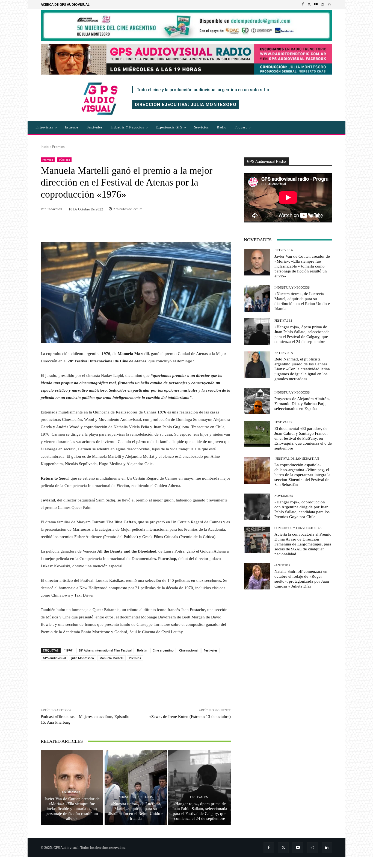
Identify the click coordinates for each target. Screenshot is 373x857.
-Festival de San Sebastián (296, 458)
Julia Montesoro (82, 658)
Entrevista (71, 792)
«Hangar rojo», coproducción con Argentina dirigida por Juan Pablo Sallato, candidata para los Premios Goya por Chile (302, 509)
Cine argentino (163, 650)
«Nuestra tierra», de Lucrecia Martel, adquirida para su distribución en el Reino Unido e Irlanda (135, 811)
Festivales (210, 650)
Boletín (142, 650)
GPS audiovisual (54, 658)
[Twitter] (309, 4)
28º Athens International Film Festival (105, 650)
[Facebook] (303, 4)
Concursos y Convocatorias (297, 528)
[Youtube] (316, 4)
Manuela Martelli (111, 658)
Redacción (54, 209)
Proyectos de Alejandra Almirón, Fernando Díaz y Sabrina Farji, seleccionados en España (302, 404)
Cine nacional (188, 650)
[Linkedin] (329, 4)
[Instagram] (322, 4)
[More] (209, 684)
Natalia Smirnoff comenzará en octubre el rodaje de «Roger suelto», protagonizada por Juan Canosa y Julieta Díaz (301, 578)
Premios (58, 146)
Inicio (45, 146)
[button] (279, 127)
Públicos (64, 160)
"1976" (68, 650)
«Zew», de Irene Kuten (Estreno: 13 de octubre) (190, 716)
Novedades (283, 495)
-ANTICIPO (282, 565)
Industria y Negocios (135, 797)
